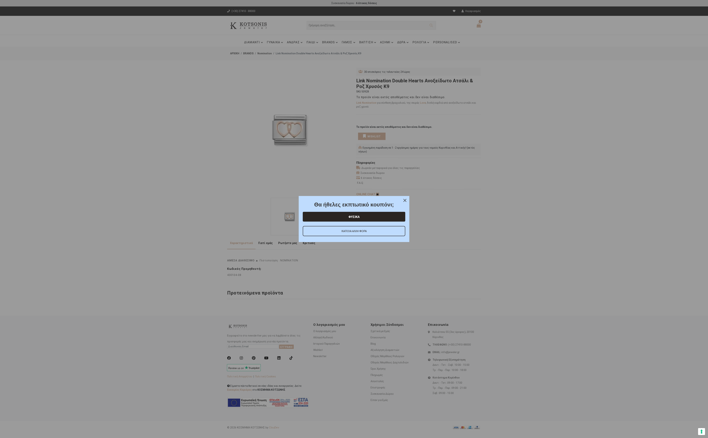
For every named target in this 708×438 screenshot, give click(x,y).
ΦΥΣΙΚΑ (354, 217)
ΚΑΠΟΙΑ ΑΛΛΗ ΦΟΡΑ (354, 231)
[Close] (404, 200)
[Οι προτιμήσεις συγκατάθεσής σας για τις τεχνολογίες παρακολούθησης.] (701, 431)
